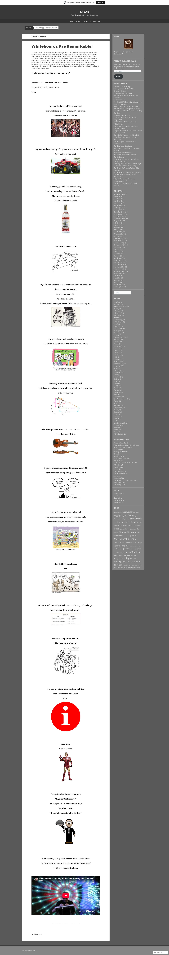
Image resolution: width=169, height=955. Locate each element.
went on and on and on (64, 66)
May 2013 (117, 254)
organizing (67, 60)
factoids (130, 526)
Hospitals (117, 353)
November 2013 (119, 241)
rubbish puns (35, 64)
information (118, 536)
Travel (124, 565)
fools (139, 525)
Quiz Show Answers (120, 399)
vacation (117, 427)
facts (134, 525)
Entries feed (118, 498)
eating (85, 54)
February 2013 (119, 260)
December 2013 (119, 238)
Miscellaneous (92, 58)
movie (123, 543)
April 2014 (117, 230)
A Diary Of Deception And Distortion (126, 445)
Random (73, 62)
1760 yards (74, 52)
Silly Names (118, 408)
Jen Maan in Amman (120, 474)
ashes (96, 52)
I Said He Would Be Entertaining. (125, 166)
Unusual (116, 425)
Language (60, 52)
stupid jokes (133, 559)
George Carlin (118, 346)
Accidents (117, 302)
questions (118, 552)
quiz (123, 552)
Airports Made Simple (121, 443)
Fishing (116, 344)
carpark (58, 54)
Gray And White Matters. (122, 115)
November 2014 (119, 214)
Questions (117, 397)
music (132, 543)
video (116, 430)
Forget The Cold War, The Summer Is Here (128, 131)
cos (77, 54)
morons (117, 542)
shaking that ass (45, 64)
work (134, 567)
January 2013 (118, 263)
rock (93, 62)
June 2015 (117, 199)
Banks (116, 309)
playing (96, 60)
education (119, 522)
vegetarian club (36, 66)
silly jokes (54, 64)
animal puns (89, 52)
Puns (66, 52)
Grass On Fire (118, 450)
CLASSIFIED (118, 329)
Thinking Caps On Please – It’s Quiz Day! (127, 164)
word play (87, 66)
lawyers (117, 372)
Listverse (117, 476)
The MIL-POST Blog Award (91, 21)
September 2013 (119, 245)
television (130, 562)
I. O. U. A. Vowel (119, 133)
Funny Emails (118, 461)
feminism (46, 56)
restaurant (88, 62)
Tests (115, 414)
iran (49, 58)
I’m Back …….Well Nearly (122, 87)
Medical (118, 359)
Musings (138, 542)
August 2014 (118, 221)
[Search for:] (122, 293)
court (117, 370)
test (135, 562)
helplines (117, 348)
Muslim (43, 60)
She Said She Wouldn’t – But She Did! (126, 135)
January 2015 (118, 210)
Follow (118, 77)
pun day (54, 62)
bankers (118, 311)
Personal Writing (131, 546)
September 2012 (119, 271)
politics (126, 549)
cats (116, 383)
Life (135, 536)
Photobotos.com (119, 483)
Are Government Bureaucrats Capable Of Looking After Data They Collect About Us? (127, 174)
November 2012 (119, 267)
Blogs (123, 515)
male (70, 58)
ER (116, 357)
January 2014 (118, 236)
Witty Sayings (118, 434)
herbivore (74, 56)
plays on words (36, 62)
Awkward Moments (120, 307)
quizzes (128, 552)
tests (139, 562)
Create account (119, 494)
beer (39, 54)
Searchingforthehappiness (123, 447)
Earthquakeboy (119, 478)
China (126, 515)
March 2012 (118, 285)
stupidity (125, 558)
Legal (116, 368)
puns (59, 62)
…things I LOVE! (119, 456)
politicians (120, 549)
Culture (127, 519)
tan (72, 64)
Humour (54, 52)
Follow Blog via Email (125, 61)
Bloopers (117, 315)
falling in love (35, 56)
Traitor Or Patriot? (120, 181)
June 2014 (117, 225)
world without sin (36, 68)
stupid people (120, 561)
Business (117, 318)
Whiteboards (76, 66)
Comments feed (119, 500)
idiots (139, 532)
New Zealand (51, 60)
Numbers (117, 377)
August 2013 (118, 247)
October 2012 (118, 269)
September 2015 (119, 194)
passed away (89, 60)
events (116, 525)
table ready (66, 64)
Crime (116, 335)
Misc (85, 58)
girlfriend (59, 56)
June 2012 (117, 278)
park (82, 60)
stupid (60, 64)
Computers (117, 333)
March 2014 (118, 232)
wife (82, 66)
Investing (118, 320)
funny (51, 56)
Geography (135, 529)
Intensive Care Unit (41, 58)
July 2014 (117, 223)
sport (135, 555)
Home (71, 21)
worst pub (46, 68)
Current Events (119, 337)
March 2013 (118, 258)
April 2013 (117, 256)
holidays (117, 351)
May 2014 (117, 227)
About (78, 21)
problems (45, 62)
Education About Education (123, 93)
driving (117, 326)
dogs (117, 386)
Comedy (64, 54)
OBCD (58, 60)
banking (118, 313)
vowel (49, 66)
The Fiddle (76, 64)
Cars (115, 324)
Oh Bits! (116, 379)
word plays (94, 66)
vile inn (44, 66)
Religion (117, 403)
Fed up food (118, 469)
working (138, 567)
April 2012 (117, 282)
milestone (80, 58)
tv (114, 421)
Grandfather (66, 56)
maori (74, 58)
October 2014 (118, 216)
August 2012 (118, 274)
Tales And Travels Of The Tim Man (125, 463)
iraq (52, 58)
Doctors (118, 355)
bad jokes (34, 54)
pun (50, 62)
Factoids (116, 340)
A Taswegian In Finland (121, 458)
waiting (53, 66)
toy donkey (90, 64)
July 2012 (117, 276)
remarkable (80, 62)
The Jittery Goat (119, 485)
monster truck (35, 60)
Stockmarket (119, 322)
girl (55, 56)
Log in (116, 496)
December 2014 (119, 212)
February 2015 (119, 208)
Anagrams (117, 304)
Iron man (57, 58)
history (116, 533)
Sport (116, 410)
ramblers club (65, 62)
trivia (128, 565)
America (121, 512)
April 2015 (117, 203)
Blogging (117, 516)
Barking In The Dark (120, 452)
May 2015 (117, 201)
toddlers (83, 64)
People (124, 545)
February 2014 (119, 234)
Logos (117, 416)
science (121, 555)
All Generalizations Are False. (124, 153)
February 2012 (119, 287)
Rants (116, 401)
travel (116, 419)
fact (121, 526)
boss (43, 54)
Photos (116, 390)
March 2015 (118, 205)
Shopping (117, 405)
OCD (62, 60)
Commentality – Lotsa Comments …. (126, 480)
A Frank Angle (119, 465)
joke (62, 58)
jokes (66, 58)
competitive (71, 54)
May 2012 (117, 280)
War (115, 432)
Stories (116, 412)
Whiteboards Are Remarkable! (62, 46)
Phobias (116, 388)
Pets (115, 381)
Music (116, 375)
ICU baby (92, 56)
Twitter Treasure (119, 100)
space (132, 555)
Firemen (117, 342)
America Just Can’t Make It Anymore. (126, 106)
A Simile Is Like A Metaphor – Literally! (127, 109)
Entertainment (92, 54)
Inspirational (118, 364)
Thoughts (118, 565)
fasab (84, 12)
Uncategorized (119, 423)
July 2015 (117, 197)
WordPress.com (119, 502)
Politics (116, 392)
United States (135, 565)
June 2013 (117, 252)
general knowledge (126, 529)
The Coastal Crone (120, 472)
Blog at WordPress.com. (28, 950)
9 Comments (38, 934)
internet (126, 536)
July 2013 (117, 249)
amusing (82, 52)
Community (117, 519)
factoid (125, 526)
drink (80, 54)
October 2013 (118, 243)
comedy (48, 52)
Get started (100, 2)
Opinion (117, 546)
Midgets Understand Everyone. (124, 179)
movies (128, 543)
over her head (76, 60)
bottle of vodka (51, 54)
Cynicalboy (117, 454)
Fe (41, 56)
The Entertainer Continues (123, 146)
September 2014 (119, 219)
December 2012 (119, 265)
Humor (80, 56)
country (123, 519)
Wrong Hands (118, 467)
